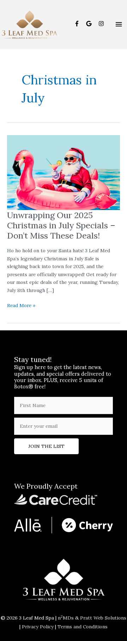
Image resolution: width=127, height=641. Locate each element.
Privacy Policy (38, 626)
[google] (91, 23)
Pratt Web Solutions (103, 618)
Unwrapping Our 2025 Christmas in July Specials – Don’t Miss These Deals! (61, 225)
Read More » (21, 306)
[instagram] (102, 23)
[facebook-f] (79, 23)
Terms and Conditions (83, 626)
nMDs (66, 618)
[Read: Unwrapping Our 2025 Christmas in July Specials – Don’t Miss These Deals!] (63, 172)
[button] (46, 446)
